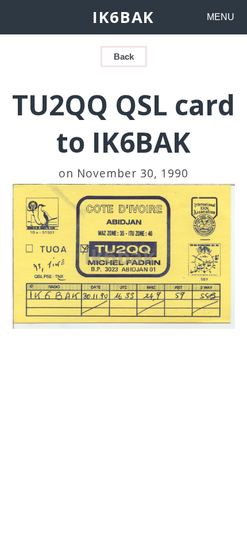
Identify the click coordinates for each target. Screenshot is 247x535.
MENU (220, 17)
